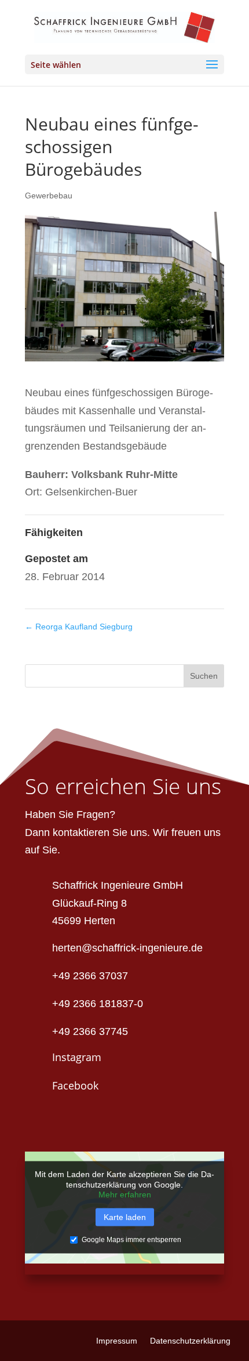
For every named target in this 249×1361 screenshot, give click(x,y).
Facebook (75, 1085)
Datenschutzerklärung (190, 1341)
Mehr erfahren (124, 1194)
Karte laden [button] (125, 1216)
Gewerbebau (48, 195)
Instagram (76, 1057)
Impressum (116, 1341)
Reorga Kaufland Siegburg (79, 626)
